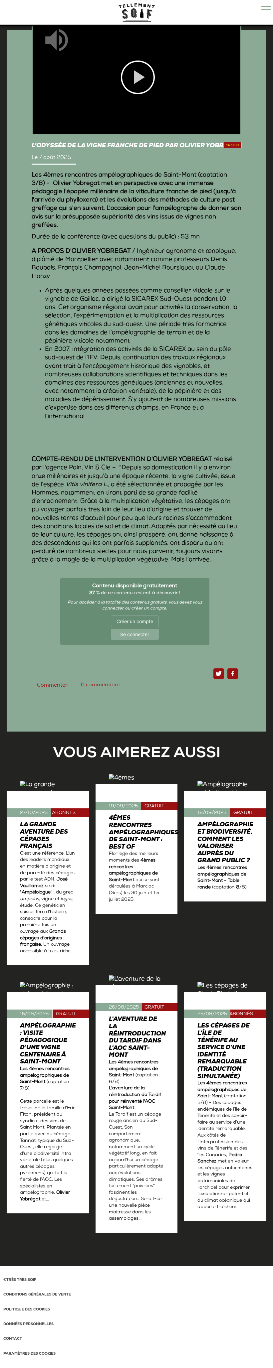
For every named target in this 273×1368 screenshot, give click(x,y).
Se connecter (134, 634)
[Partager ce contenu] (232, 673)
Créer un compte (135, 621)
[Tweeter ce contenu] (218, 673)
